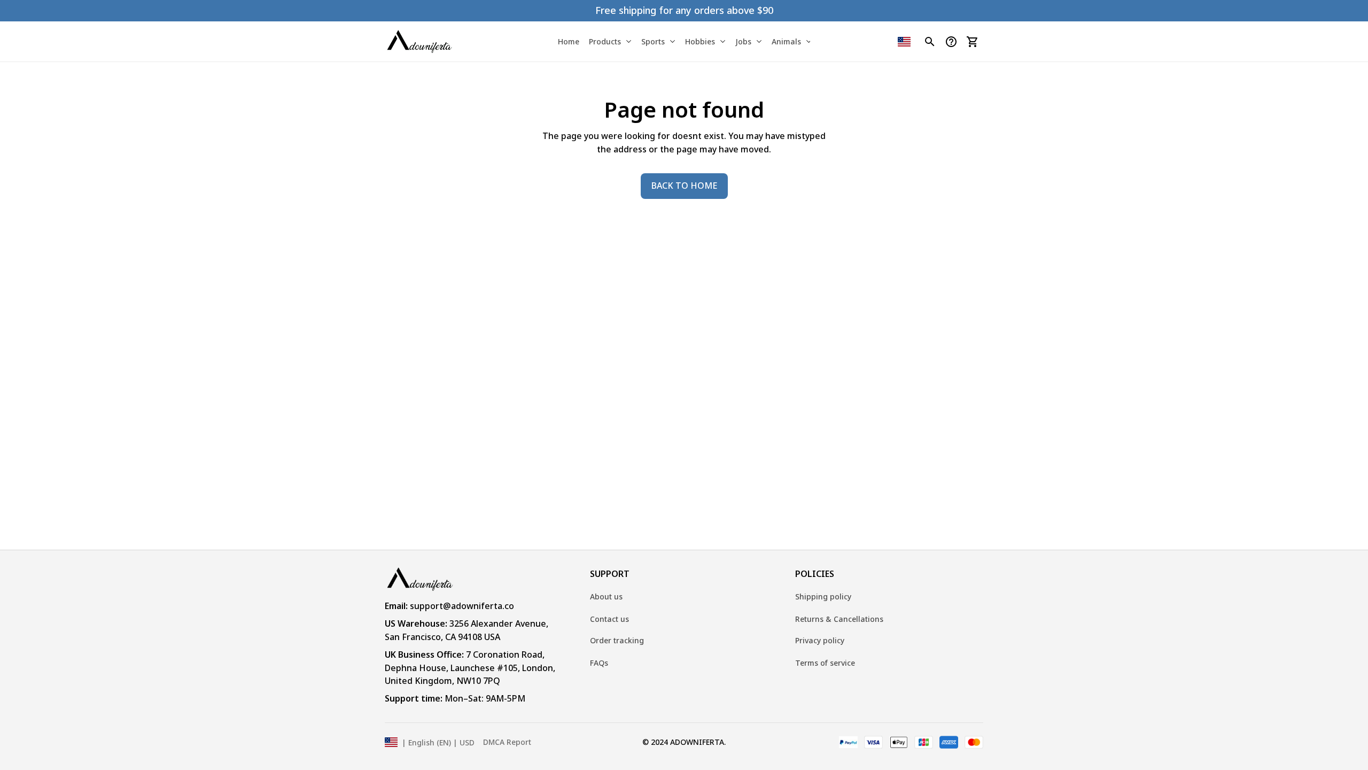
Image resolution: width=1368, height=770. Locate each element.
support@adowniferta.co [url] (462, 606)
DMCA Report (507, 742)
